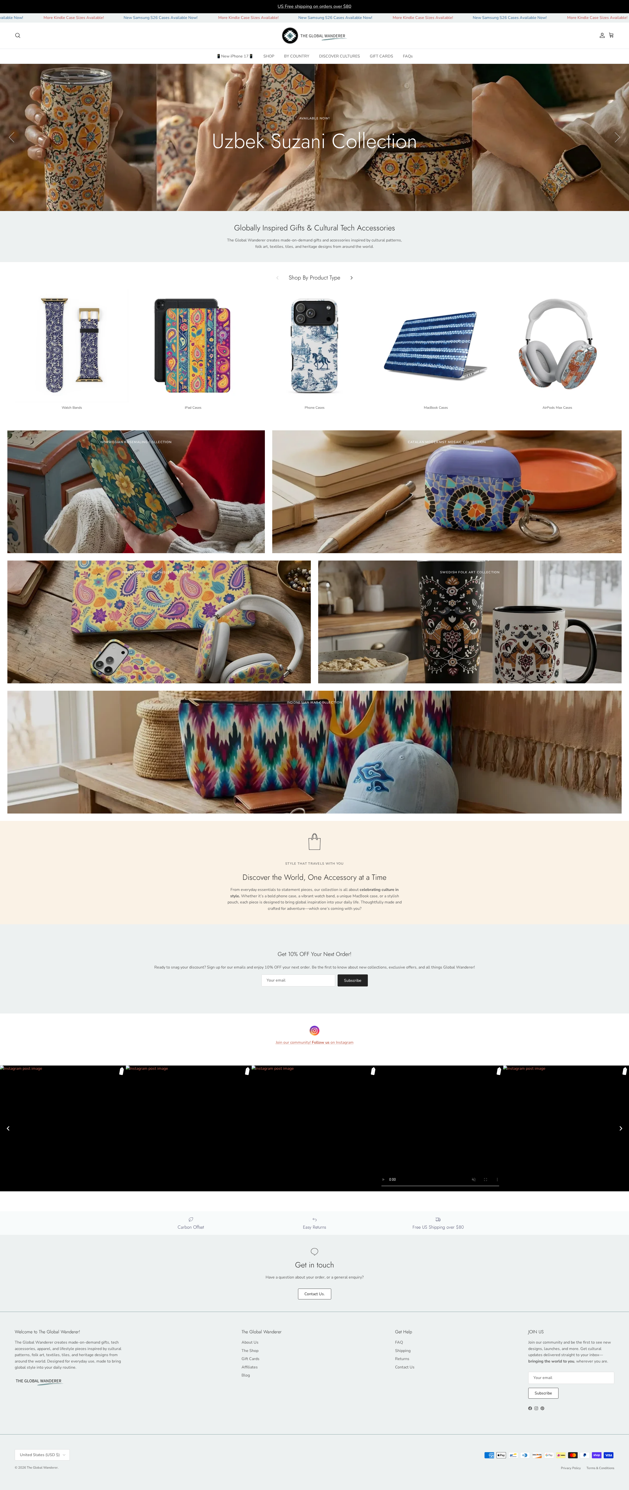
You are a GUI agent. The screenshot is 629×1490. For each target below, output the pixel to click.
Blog (246, 1375)
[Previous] (8, 1128)
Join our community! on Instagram (315, 1042)
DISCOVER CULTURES (339, 56)
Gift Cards (250, 1359)
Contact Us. (314, 1294)
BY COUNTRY (296, 56)
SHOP (268, 56)
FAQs (408, 56)
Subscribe (352, 980)
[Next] (621, 1128)
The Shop (250, 1350)
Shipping (403, 1350)
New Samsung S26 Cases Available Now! (43, 17)
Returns (402, 1359)
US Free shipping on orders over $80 (314, 6)
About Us (250, 1342)
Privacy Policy (571, 1468)
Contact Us (405, 1367)
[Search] (18, 35)
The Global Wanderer (42, 1467)
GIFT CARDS (381, 56)
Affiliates (250, 1367)
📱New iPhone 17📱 (235, 56)
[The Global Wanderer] (314, 36)
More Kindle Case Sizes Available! (131, 17)
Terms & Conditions (600, 1468)
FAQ (399, 1342)
